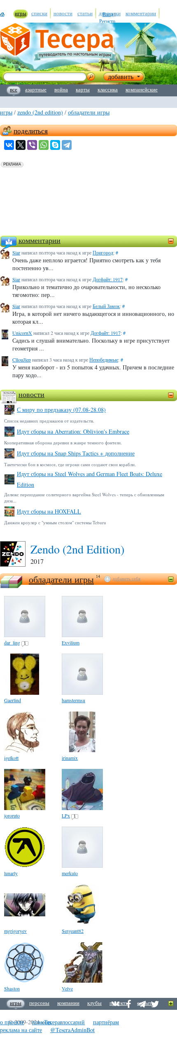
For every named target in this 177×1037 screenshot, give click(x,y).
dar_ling (12, 642)
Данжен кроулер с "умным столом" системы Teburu (55, 522)
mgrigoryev (15, 930)
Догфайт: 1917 (108, 279)
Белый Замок (106, 306)
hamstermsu (73, 700)
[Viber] (32, 145)
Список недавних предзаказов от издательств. (49, 421)
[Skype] (55, 145)
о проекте (12, 1022)
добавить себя (126, 578)
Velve (67, 988)
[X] (21, 145)
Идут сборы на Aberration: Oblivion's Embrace (73, 431)
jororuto (12, 815)
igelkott (11, 757)
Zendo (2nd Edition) (40, 112)
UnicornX (22, 332)
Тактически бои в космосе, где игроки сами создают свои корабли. (70, 464)
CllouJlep (21, 359)
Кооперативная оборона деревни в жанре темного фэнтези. (63, 442)
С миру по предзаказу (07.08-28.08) (61, 409)
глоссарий (72, 1022)
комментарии (40, 240)
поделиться (31, 130)
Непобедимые (103, 359)
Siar (16, 252)
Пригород (103, 252)
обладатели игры (88, 112)
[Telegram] (67, 145)
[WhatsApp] (44, 145)
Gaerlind (12, 700)
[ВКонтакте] (9, 145)
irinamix (70, 757)
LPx (66, 815)
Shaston (12, 988)
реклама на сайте (21, 1030)
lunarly (11, 873)
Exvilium (70, 642)
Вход (107, 14)
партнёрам (106, 1022)
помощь (42, 1022)
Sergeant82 (73, 930)
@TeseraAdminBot (72, 1030)
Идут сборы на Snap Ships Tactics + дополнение (76, 453)
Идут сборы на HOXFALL (49, 511)
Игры (6, 112)
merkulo (70, 873)
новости (31, 394)
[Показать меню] (171, 1004)
